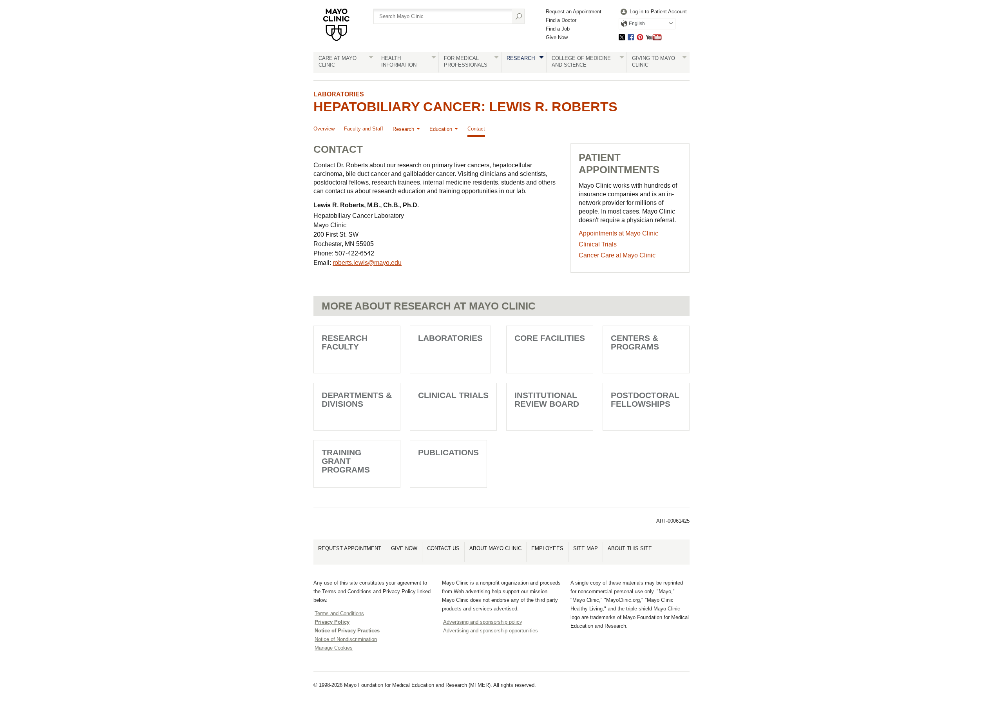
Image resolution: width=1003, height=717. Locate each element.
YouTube (654, 37)
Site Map (585, 548)
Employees (547, 548)
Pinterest (640, 37)
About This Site (630, 548)
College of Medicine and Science (581, 61)
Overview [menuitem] (324, 129)
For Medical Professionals (465, 61)
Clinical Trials (453, 395)
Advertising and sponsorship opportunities (490, 631)
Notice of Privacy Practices (347, 631)
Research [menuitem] (403, 129)
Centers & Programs (635, 342)
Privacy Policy (332, 622)
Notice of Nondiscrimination (346, 639)
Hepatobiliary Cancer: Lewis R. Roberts (465, 106)
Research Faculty (345, 342)
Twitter (622, 37)
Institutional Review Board (546, 399)
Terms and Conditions (339, 613)
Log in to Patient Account (658, 11)
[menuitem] (653, 12)
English (637, 23)
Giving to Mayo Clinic (653, 61)
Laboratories (338, 94)
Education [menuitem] (440, 129)
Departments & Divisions (357, 399)
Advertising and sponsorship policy (482, 622)
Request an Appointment (573, 11)
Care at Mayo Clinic (338, 61)
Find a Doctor (561, 20)
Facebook (631, 37)
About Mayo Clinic (495, 548)
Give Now (557, 37)
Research (521, 58)
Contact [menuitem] (476, 129)
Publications (448, 452)
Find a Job (558, 29)
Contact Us (443, 548)
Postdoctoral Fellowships (645, 399)
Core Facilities (549, 337)
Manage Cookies (334, 648)
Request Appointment (349, 548)
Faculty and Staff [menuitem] (363, 129)
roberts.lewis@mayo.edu (367, 262)
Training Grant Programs (346, 461)
